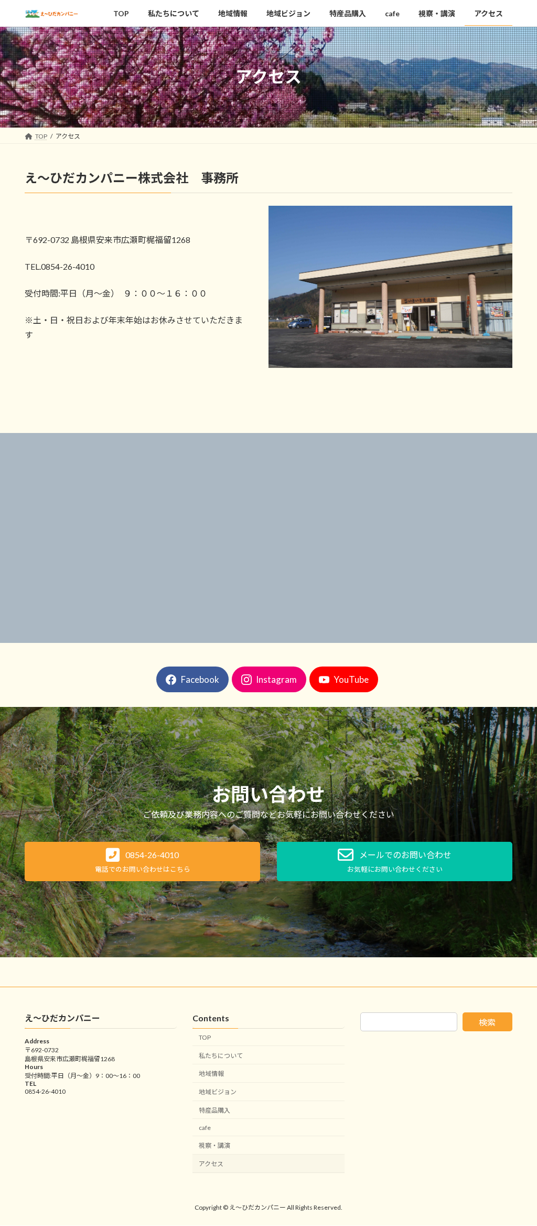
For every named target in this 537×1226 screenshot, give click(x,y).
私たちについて (221, 1056)
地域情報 (211, 1074)
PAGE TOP (514, 1179)
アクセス (211, 1164)
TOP (205, 1037)
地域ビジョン (218, 1092)
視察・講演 (214, 1146)
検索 (487, 1022)
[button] (142, 861)
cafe (205, 1128)
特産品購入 (214, 1110)
